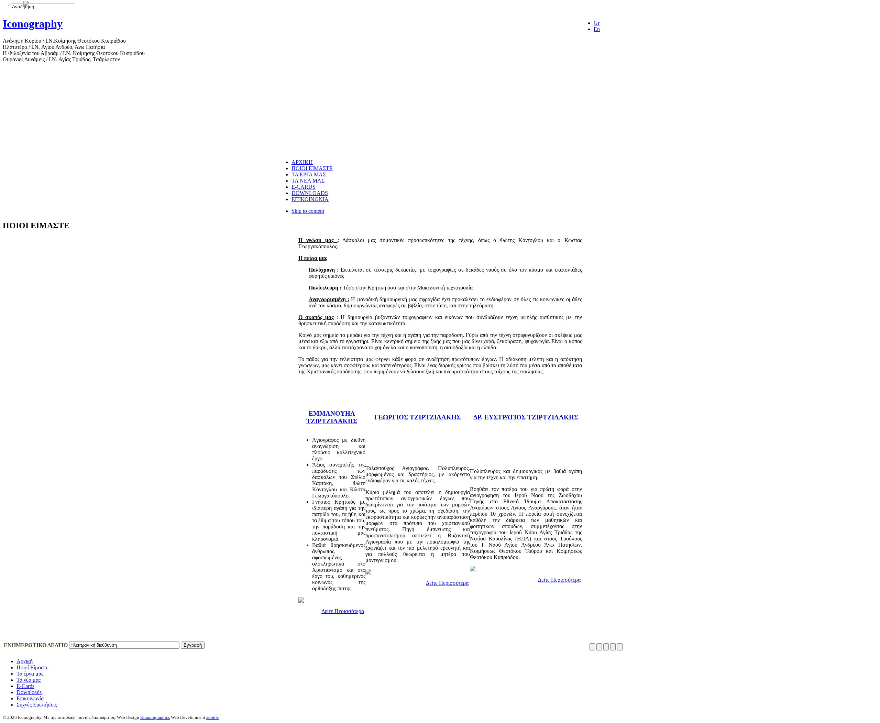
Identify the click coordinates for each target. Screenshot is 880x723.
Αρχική (24, 661)
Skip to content (308, 211)
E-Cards (25, 686)
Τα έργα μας (29, 674)
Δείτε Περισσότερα (342, 611)
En (597, 29)
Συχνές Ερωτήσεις (36, 705)
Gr (597, 23)
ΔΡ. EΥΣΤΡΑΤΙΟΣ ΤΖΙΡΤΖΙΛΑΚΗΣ (525, 417)
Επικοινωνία (30, 698)
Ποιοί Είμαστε (32, 667)
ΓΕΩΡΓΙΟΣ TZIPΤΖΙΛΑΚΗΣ (417, 417)
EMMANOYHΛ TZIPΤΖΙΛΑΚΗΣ (331, 417)
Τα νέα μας (28, 680)
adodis (212, 717)
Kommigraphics (155, 717)
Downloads (29, 692)
